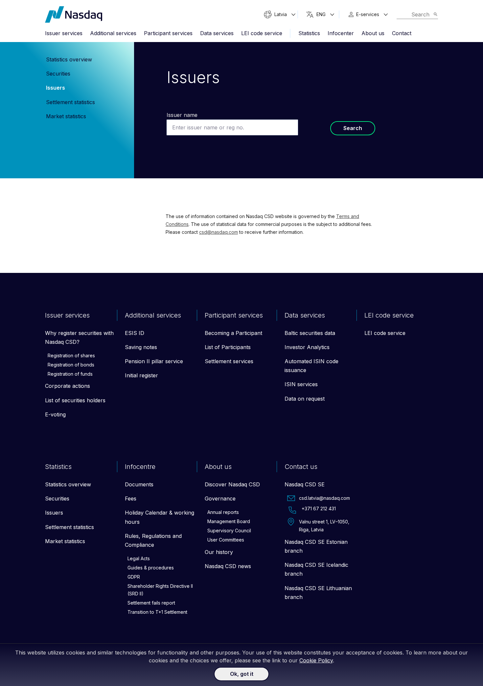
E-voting (55, 414)
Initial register (141, 375)
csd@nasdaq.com (218, 232)
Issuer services (63, 33)
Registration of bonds (71, 364)
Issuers (55, 87)
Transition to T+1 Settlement (157, 612)
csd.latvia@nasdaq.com (324, 498)
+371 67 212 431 (319, 508)
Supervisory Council (229, 530)
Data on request (305, 398)
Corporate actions (67, 386)
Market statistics (66, 116)
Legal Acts (138, 558)
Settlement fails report (151, 603)
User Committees (225, 539)
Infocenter (341, 33)
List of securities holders (75, 400)
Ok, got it (241, 674)
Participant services (168, 33)
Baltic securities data (310, 333)
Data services (217, 33)
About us (372, 33)
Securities (58, 73)
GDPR (133, 577)
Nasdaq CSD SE (305, 484)
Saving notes (141, 347)
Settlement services (229, 361)
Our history (219, 552)
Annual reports (223, 512)
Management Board (228, 521)
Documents (139, 484)
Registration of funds (70, 374)
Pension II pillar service (154, 361)
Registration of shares (71, 355)
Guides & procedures (150, 567)
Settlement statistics (70, 102)
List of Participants (228, 347)
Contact (401, 33)
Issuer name (182, 115)
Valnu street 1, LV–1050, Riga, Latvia (324, 525)
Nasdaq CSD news (228, 566)
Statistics (309, 33)
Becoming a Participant (233, 333)
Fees (130, 498)
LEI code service (261, 33)
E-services (367, 14)
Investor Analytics (307, 347)
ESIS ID (134, 333)
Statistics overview (69, 59)
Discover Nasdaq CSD (232, 484)
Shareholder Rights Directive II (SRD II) (160, 590)
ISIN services (301, 384)
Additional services (113, 33)
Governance (220, 498)
